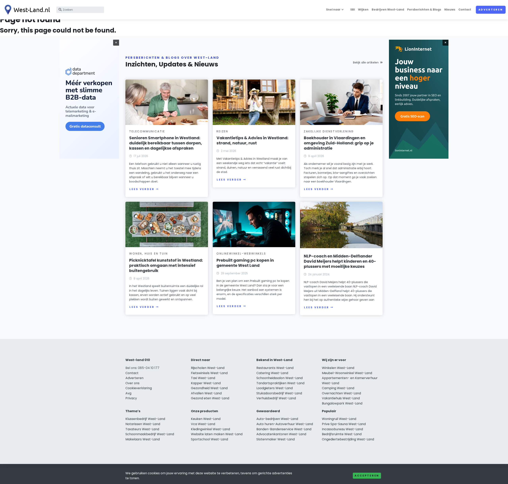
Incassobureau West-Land (342, 429)
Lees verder (141, 189)
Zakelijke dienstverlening (329, 131)
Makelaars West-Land (142, 439)
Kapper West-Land (206, 383)
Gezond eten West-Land (210, 398)
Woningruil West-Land (339, 419)
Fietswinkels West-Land (209, 373)
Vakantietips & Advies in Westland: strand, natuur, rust (252, 140)
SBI (352, 10)
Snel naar (333, 10)
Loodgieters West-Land (274, 388)
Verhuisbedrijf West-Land (276, 398)
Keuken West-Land (205, 419)
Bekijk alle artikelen (366, 62)
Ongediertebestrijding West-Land (348, 439)
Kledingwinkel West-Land (210, 429)
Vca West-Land (203, 424)
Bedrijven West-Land (388, 10)
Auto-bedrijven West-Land (277, 419)
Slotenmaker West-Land (275, 439)
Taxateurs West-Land (142, 429)
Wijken (363, 10)
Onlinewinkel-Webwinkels (241, 253)
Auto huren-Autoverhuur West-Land (284, 424)
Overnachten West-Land (341, 393)
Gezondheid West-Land (209, 388)
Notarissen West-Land (142, 424)
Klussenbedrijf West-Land (145, 419)
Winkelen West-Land (338, 368)
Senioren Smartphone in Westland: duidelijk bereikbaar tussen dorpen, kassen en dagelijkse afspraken (165, 143)
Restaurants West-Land (274, 368)
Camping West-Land (338, 388)
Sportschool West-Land (209, 439)
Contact (464, 10)
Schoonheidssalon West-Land (279, 378)
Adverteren (490, 9)
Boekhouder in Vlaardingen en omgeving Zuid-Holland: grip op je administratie (339, 143)
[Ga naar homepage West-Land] (26, 9)
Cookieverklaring (138, 388)
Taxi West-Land (203, 378)
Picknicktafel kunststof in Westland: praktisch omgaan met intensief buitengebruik (166, 265)
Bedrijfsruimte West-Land (342, 434)
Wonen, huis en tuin (148, 253)
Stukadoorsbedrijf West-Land (279, 393)
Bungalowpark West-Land (342, 403)
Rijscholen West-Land (207, 368)
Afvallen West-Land (206, 393)
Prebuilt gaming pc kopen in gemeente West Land (245, 262)
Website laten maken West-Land (216, 434)
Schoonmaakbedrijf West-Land (149, 434)
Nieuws (449, 10)
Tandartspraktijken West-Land (280, 383)
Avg (128, 393)
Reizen (222, 131)
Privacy (131, 398)
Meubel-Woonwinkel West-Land (347, 373)
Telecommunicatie (147, 131)
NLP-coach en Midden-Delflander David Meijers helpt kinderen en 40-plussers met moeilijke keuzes (340, 261)
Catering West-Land (272, 373)
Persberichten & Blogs (424, 10)
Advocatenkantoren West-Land (281, 434)
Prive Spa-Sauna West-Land (344, 424)
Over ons (132, 383)
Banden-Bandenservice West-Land (283, 429)
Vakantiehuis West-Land (341, 398)
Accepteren (367, 475)
